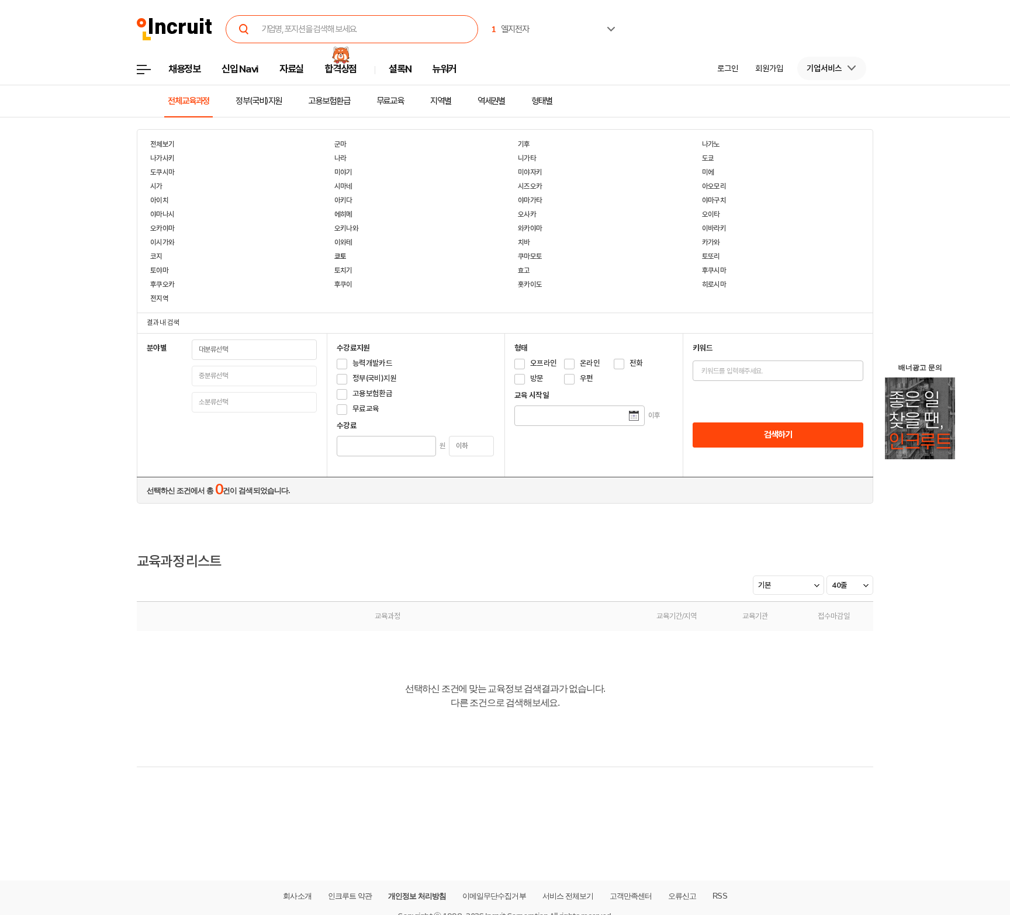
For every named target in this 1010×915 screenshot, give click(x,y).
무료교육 (390, 101)
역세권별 (492, 101)
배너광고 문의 (920, 367)
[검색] (244, 29)
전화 (636, 363)
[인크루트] (174, 29)
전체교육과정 (188, 101)
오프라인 (543, 363)
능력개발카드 (372, 363)
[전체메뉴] (152, 72)
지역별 (440, 101)
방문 (537, 378)
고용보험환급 (329, 101)
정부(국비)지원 (259, 101)
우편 (586, 378)
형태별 (541, 101)
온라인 (590, 363)
